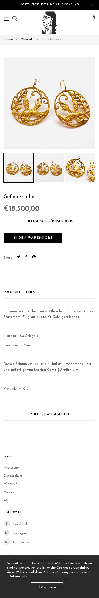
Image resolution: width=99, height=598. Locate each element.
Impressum (11, 467)
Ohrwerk (27, 39)
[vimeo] (34, 258)
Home (8, 39)
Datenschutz (13, 476)
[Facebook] (26, 258)
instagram (20, 533)
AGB (7, 500)
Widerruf (10, 484)
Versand (9, 492)
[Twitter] (18, 258)
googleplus (21, 542)
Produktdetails (19, 292)
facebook (20, 524)
